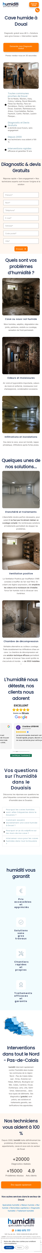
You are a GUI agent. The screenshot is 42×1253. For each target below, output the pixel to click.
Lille (25, 1088)
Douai (30, 1085)
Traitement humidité (25, 1211)
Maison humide (27, 1205)
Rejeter (19, 1247)
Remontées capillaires (19, 1208)
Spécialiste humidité (10, 1205)
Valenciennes (20, 1091)
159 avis (25, 713)
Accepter (9, 1247)
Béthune (17, 1082)
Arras (17, 1079)
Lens (21, 1088)
